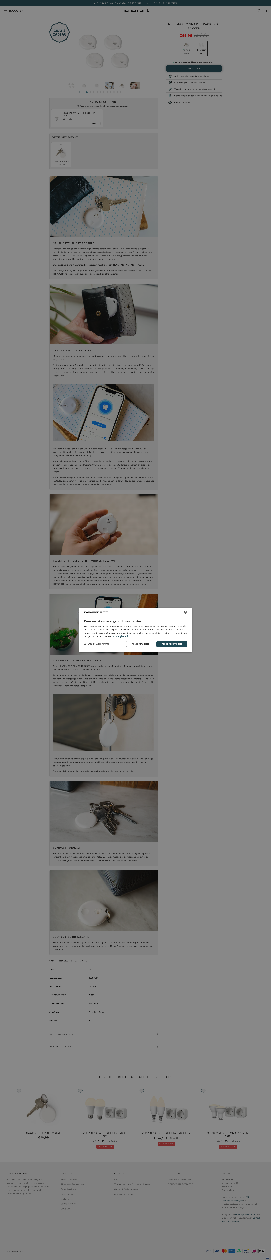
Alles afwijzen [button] (140, 644)
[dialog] (135, 630)
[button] (96, 644)
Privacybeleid (120, 636)
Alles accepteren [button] (172, 644)
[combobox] (185, 612)
